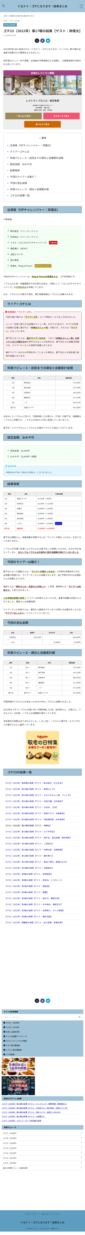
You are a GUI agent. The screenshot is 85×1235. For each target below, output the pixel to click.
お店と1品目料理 (12, 1031)
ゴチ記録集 (10, 1054)
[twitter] (37, 40)
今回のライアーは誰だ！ (23, 176)
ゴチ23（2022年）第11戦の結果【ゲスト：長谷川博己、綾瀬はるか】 (36, 861)
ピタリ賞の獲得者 (13, 1045)
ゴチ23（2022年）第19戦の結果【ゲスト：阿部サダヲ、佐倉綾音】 (35, 813)
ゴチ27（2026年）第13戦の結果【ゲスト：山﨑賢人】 (23, 1116)
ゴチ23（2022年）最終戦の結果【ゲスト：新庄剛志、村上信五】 (34, 783)
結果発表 (15, 170)
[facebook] (42, 40)
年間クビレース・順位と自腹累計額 (29, 189)
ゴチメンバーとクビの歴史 (16, 1040)
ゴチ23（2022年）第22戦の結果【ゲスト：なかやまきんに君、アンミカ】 (38, 795)
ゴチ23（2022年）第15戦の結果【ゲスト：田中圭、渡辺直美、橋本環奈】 (38, 837)
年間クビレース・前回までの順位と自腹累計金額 (36, 158)
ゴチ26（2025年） (13, 1027)
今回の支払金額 (18, 183)
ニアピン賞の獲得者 (14, 1050)
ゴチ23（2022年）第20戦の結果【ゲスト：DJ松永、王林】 (31, 807)
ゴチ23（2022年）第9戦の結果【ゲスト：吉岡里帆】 (29, 874)
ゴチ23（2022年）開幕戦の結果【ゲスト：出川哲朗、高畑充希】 (34, 922)
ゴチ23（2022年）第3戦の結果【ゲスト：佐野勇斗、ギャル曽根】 (35, 910)
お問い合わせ (45, 1214)
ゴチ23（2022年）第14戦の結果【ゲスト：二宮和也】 (29, 843)
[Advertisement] (22, 945)
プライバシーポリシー (31, 1214)
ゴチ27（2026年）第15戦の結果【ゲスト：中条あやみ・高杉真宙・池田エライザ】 (35, 1108)
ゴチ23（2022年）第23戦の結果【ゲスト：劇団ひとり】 (30, 789)
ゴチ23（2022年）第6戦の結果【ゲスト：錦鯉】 (27, 892)
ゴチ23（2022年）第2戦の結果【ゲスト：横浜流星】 (29, 916)
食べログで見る (42, 124)
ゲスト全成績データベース (16, 1036)
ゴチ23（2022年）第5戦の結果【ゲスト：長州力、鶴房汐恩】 (33, 898)
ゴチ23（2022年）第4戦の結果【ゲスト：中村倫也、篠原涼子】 (34, 904)
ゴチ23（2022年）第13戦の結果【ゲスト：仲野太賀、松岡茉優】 (34, 849)
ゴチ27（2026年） (13, 1022)
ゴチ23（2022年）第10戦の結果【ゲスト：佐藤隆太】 (29, 867)
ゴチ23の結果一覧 (20, 195)
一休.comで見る (23, 116)
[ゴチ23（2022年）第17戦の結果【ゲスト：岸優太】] (48, 40)
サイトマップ (56, 1214)
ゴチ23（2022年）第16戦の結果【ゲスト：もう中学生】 (30, 831)
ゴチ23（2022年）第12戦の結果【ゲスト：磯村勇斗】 (29, 855)
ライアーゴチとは (19, 151)
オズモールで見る (61, 116)
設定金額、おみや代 (21, 164)
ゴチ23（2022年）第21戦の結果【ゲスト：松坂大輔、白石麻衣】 (34, 801)
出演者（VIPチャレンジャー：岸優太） (31, 145)
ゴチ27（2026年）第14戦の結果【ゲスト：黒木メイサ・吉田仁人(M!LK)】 (31, 1112)
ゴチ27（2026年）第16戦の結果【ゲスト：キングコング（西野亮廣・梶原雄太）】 (34, 1103)
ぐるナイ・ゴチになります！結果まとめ (42, 6)
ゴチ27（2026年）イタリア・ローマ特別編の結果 (21, 1120)
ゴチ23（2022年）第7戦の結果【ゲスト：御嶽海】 (28, 886)
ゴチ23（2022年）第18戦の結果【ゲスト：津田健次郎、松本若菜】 (35, 819)
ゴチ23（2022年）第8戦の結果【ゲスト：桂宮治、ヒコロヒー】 (34, 880)
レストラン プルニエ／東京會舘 (42, 100)
